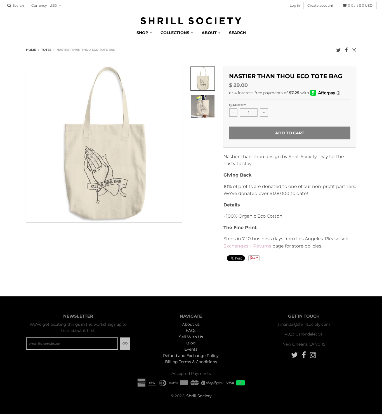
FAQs (191, 330)
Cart (360, 5)
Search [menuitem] (237, 32)
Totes (46, 50)
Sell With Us (191, 336)
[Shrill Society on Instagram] (354, 50)
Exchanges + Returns (247, 246)
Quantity (237, 105)
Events (190, 349)
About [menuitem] (209, 32)
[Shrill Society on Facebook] (346, 50)
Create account (320, 5)
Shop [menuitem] (142, 32)
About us (191, 324)
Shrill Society (199, 395)
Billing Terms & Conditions (191, 361)
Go (125, 343)
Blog (191, 343)
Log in (295, 5)
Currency (39, 5)
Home (31, 50)
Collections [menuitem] (175, 32)
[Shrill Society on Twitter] (338, 50)
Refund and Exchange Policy (191, 355)
